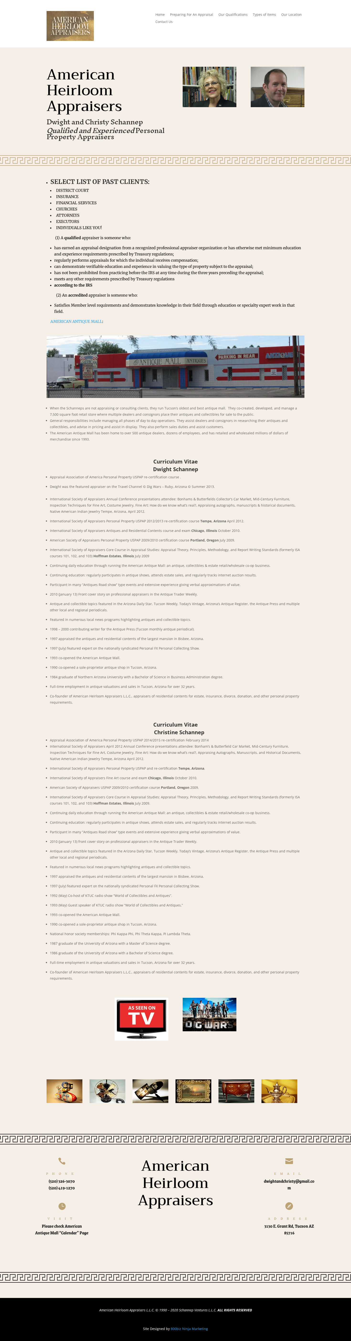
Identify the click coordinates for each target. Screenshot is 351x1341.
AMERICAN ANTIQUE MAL (75, 321)
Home (160, 15)
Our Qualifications (233, 15)
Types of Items (264, 15)
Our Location (291, 15)
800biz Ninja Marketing (189, 1328)
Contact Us (164, 22)
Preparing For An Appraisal (191, 15)
